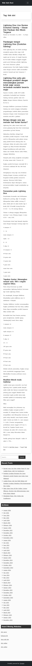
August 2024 (7, 570)
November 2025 (8, 533)
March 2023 (6, 612)
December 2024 (7, 560)
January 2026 (7, 528)
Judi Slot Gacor (13, 447)
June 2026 (6, 515)
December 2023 (7, 590)
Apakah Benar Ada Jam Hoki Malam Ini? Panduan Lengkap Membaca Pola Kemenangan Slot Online (17, 483)
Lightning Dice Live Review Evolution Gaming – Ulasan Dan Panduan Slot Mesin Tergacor (15, 28)
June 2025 (6, 545)
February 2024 (7, 585)
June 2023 (6, 605)
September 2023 (8, 597)
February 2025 (7, 555)
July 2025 (6, 543)
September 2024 (8, 568)
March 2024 (6, 582)
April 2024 (6, 580)
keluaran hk (4, 636)
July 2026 (6, 513)
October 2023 (7, 595)
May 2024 (6, 578)
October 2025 (7, 535)
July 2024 (6, 573)
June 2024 (6, 575)
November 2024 (8, 563)
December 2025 (7, 530)
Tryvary (22, 663)
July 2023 (6, 602)
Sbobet (5, 100)
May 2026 (6, 518)
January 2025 (7, 558)
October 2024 (7, 565)
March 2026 (6, 523)
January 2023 (7, 617)
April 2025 (6, 550)
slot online (4, 643)
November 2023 (8, 592)
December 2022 (7, 620)
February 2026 (7, 525)
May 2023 (6, 607)
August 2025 (7, 540)
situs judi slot (5, 639)
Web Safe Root (7, 3)
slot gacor (4, 632)
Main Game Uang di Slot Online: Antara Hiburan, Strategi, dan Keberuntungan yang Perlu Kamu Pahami (16, 491)
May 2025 (6, 548)
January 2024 (7, 587)
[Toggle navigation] (27, 2)
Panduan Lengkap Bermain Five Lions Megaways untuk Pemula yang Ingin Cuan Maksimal (15, 476)
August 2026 (7, 510)
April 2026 (6, 520)
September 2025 (8, 538)
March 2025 (6, 553)
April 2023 (6, 610)
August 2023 (7, 600)
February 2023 (7, 615)
